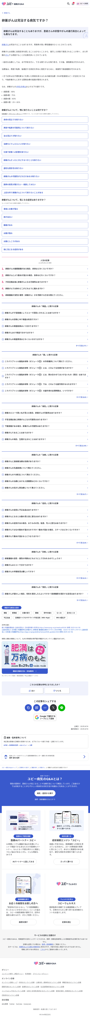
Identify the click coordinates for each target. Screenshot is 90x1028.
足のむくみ (71, 613)
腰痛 (36, 613)
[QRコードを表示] (36, 707)
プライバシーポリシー (15, 114)
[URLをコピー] (28, 707)
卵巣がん (5, 44)
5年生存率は (21, 87)
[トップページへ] (45, 965)
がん (7, 55)
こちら (42, 949)
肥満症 (14, 613)
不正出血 (7, 618)
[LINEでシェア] (61, 707)
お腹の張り (26, 613)
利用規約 (4, 114)
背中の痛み (48, 613)
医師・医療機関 (47, 944)
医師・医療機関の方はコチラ (45, 799)
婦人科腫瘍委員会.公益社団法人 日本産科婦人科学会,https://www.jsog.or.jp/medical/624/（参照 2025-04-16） (41, 627)
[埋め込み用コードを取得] (45, 707)
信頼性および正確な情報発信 (29, 947)
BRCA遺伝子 (60, 618)
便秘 (5, 613)
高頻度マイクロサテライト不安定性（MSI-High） (33, 618)
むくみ (59, 613)
